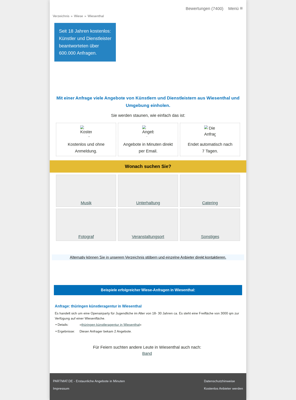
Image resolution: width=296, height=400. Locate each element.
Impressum (61, 388)
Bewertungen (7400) (204, 8)
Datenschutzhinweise (219, 381)
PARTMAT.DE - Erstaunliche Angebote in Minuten (89, 381)
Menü (235, 8)
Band (147, 353)
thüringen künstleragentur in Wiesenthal (110, 324)
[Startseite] (78, 9)
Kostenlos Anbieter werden (223, 388)
